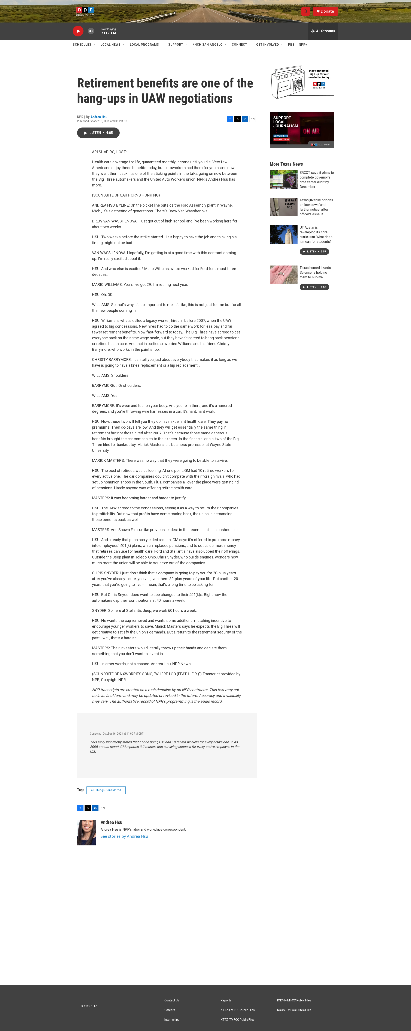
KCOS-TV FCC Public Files (294, 1010)
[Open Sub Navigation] (94, 44)
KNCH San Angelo (207, 44)
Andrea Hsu (99, 117)
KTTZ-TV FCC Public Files (238, 1019)
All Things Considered (106, 790)
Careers (169, 1010)
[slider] (97, 31)
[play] (78, 31)
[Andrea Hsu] (86, 832)
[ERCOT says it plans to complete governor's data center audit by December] (284, 179)
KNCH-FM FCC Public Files (294, 1000)
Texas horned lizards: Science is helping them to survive (316, 272)
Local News (111, 44)
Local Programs (144, 44)
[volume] (91, 31)
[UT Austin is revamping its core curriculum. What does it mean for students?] (284, 234)
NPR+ (303, 44)
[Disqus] (205, 927)
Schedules (82, 44)
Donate (327, 11)
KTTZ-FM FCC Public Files (238, 1010)
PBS (291, 44)
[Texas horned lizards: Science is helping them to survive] (284, 275)
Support (175, 44)
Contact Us (171, 1000)
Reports (226, 1000)
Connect (239, 44)
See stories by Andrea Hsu (124, 836)
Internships (171, 1019)
